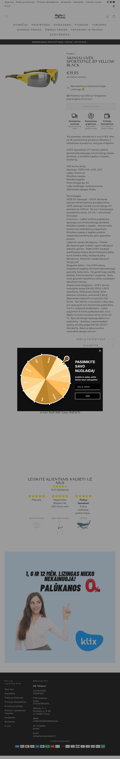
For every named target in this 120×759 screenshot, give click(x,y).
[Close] (100, 351)
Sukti (88, 396)
